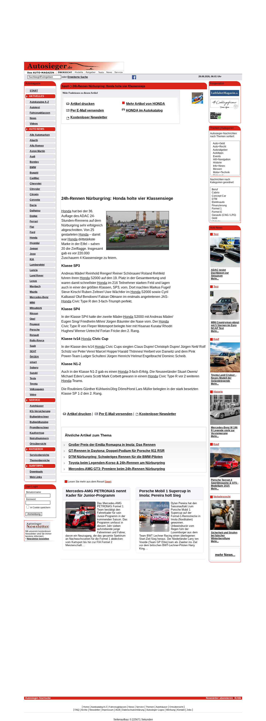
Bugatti (34, 172)
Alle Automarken (40, 134)
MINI (32, 302)
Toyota (34, 383)
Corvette (35, 199)
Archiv (84, 710)
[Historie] (225, 162)
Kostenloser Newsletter (88, 117)
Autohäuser (37, 405)
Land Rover (36, 275)
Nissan (34, 313)
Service (140, 707)
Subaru (34, 367)
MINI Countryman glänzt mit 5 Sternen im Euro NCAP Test (225, 325)
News (33, 118)
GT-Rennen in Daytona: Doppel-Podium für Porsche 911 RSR (117, 450)
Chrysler (35, 189)
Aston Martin (37, 151)
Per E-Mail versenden (87, 110)
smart (33, 362)
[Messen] (225, 169)
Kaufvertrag (37, 432)
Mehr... (215, 278)
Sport (65, 86)
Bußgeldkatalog (39, 422)
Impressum (107, 710)
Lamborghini (37, 264)
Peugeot (34, 324)
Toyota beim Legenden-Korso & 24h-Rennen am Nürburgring (117, 463)
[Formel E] (225, 212)
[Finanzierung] (225, 205)
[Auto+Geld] (225, 143)
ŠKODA (34, 356)
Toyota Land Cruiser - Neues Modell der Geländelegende (223, 378)
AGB (117, 710)
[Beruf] (225, 189)
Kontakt (181, 710)
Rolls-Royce (37, 340)
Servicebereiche (39, 455)
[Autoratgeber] (225, 150)
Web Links (36, 477)
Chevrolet (35, 183)
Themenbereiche (40, 460)
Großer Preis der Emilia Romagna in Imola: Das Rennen (112, 444)
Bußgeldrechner (39, 416)
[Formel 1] (225, 208)
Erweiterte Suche (78, 77)
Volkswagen (37, 389)
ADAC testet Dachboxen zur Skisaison (220, 273)
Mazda (33, 291)
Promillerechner (39, 427)
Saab (33, 345)
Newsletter (94, 710)
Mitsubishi (36, 308)
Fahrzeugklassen (40, 112)
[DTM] (225, 199)
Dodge (33, 216)
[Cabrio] (225, 192)
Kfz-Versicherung (40, 411)
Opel (32, 318)
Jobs (189, 710)
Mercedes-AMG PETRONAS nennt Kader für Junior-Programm (96, 493)
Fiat (32, 226)
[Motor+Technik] (225, 172)
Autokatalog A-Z (39, 102)
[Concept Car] (225, 196)
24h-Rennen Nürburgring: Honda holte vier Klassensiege (109, 86)
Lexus (33, 281)
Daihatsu (35, 210)
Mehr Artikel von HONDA (145, 104)
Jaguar (34, 248)
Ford (32, 232)
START (34, 90)
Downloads (36, 471)
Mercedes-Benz (39, 297)
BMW (33, 167)
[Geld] (225, 218)
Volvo (33, 394)
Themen (150, 707)
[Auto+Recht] (225, 146)
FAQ (77, 710)
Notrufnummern (39, 438)
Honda (33, 237)
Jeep (33, 253)
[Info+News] (225, 166)
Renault (34, 335)
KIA (32, 259)
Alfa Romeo (37, 145)
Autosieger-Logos (155, 710)
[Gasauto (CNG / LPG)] (225, 215)
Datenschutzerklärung (133, 710)
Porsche (35, 329)
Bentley (34, 161)
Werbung (170, 710)
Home (86, 707)
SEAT (33, 351)
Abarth (34, 140)
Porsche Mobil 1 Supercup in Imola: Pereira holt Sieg (165, 493)
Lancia (34, 270)
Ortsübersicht (38, 443)
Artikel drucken (82, 104)
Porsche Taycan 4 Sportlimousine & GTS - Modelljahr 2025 (224, 483)
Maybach (35, 286)
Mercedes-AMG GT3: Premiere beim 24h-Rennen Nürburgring (117, 469)
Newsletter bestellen (38, 538)
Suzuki (34, 373)
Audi (32, 156)
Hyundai (34, 243)
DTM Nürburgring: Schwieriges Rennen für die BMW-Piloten (116, 457)
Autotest (35, 107)
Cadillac (34, 178)
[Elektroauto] (225, 202)
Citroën (34, 194)
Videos (34, 123)
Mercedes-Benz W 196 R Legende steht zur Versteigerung (224, 430)
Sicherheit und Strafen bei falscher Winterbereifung (224, 535)
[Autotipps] (225, 153)
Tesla (33, 378)
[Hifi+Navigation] (225, 159)
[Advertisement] (133, 30)
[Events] (225, 156)
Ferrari (34, 221)
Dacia (33, 205)
